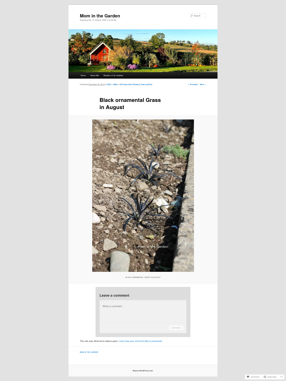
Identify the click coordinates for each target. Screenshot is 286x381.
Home (83, 75)
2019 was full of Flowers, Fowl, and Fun (136, 84)
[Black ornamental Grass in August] (143, 195)
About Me (94, 75)
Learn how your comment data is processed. (140, 340)
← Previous (193, 84)
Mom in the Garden (100, 15)
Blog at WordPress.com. (143, 370)
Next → (203, 84)
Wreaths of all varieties (113, 75)
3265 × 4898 (112, 84)
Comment (176, 327)
